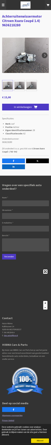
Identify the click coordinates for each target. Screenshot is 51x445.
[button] (7, 85)
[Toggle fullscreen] (45, 271)
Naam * (5, 197)
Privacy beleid (8, 420)
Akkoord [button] (40, 440)
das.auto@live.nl (11, 335)
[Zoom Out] (45, 307)
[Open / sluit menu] (3, 5)
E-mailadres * (7, 222)
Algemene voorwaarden (12, 415)
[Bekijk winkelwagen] (48, 5)
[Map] (25, 289)
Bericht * (5, 235)
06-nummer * (7, 210)
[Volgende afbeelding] (44, 55)
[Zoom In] (45, 303)
